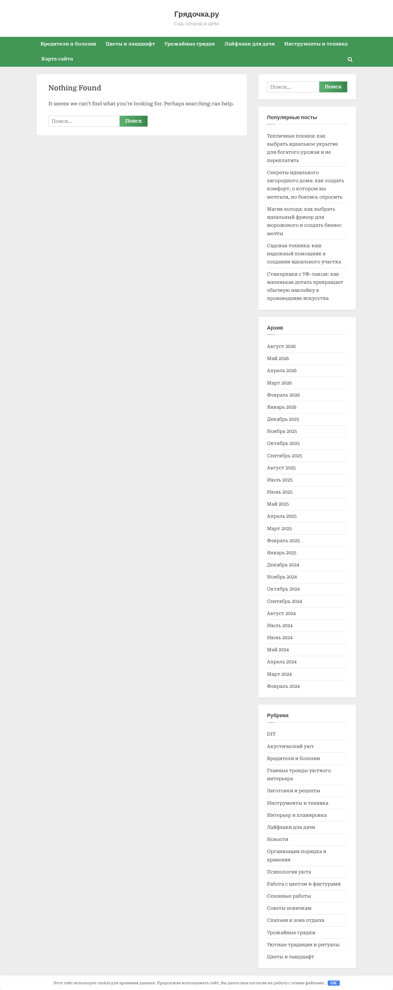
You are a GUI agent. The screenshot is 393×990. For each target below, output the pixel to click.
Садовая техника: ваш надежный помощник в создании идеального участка (304, 254)
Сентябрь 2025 (284, 455)
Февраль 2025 (283, 540)
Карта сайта (57, 59)
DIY (271, 734)
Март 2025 (279, 528)
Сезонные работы (289, 896)
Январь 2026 (281, 407)
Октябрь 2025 (283, 443)
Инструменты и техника (316, 44)
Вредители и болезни (68, 44)
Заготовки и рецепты (293, 790)
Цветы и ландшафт (130, 44)
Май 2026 (278, 358)
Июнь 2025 (280, 492)
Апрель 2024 (282, 662)
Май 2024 (278, 649)
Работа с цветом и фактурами (304, 884)
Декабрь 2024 (283, 565)
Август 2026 (281, 346)
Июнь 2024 (280, 637)
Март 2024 (279, 674)
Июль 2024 (280, 625)
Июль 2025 (280, 480)
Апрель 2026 (282, 370)
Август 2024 (281, 613)
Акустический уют (290, 746)
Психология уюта (289, 872)
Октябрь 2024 (283, 589)
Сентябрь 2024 (284, 601)
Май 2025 (278, 504)
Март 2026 (279, 383)
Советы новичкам (289, 908)
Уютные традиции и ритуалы (303, 944)
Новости (277, 839)
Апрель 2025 (282, 516)
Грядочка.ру (196, 14)
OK (334, 983)
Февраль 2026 (283, 395)
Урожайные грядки (189, 44)
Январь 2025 (281, 552)
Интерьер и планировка (297, 815)
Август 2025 (281, 468)
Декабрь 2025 (283, 419)
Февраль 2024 (283, 686)
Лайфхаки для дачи (249, 44)
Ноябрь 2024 (282, 577)
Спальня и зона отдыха (295, 920)
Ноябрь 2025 (282, 431)
